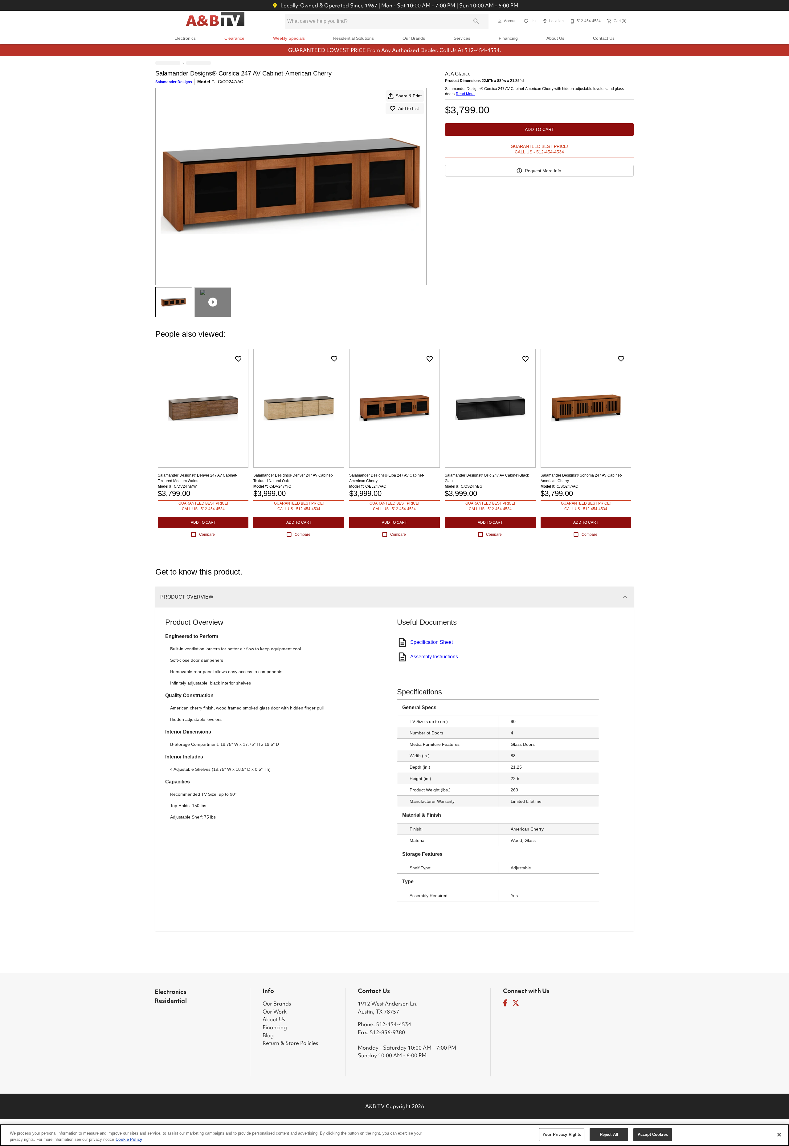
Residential (170, 1001)
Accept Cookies (653, 1134)
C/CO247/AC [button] (230, 81)
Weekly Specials (289, 38)
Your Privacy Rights (561, 1134)
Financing (508, 38)
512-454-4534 (390, 1024)
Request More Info (543, 170)
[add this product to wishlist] (238, 359)
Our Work (273, 1011)
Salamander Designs (173, 82)
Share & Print (409, 95)
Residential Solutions (353, 38)
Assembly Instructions (434, 656)
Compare (207, 534)
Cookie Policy (129, 1139)
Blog (268, 1035)
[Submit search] (476, 21)
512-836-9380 (384, 1032)
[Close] (779, 1134)
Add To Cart (539, 129)
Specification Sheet (431, 642)
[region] (394, 1135)
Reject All (609, 1134)
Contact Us (604, 38)
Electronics (185, 38)
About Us (555, 38)
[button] (499, 21)
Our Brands (414, 38)
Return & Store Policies (288, 1043)
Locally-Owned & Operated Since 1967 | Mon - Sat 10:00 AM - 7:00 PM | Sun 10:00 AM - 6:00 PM (399, 5)
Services (462, 38)
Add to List (408, 108)
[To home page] (215, 21)
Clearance (234, 38)
